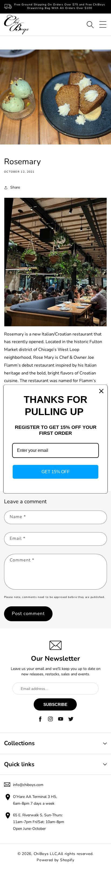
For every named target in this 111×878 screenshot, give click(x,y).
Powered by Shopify (55, 860)
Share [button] (15, 187)
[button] (90, 24)
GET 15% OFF (55, 471)
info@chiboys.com (28, 784)
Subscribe (55, 704)
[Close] (101, 390)
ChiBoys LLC (45, 853)
